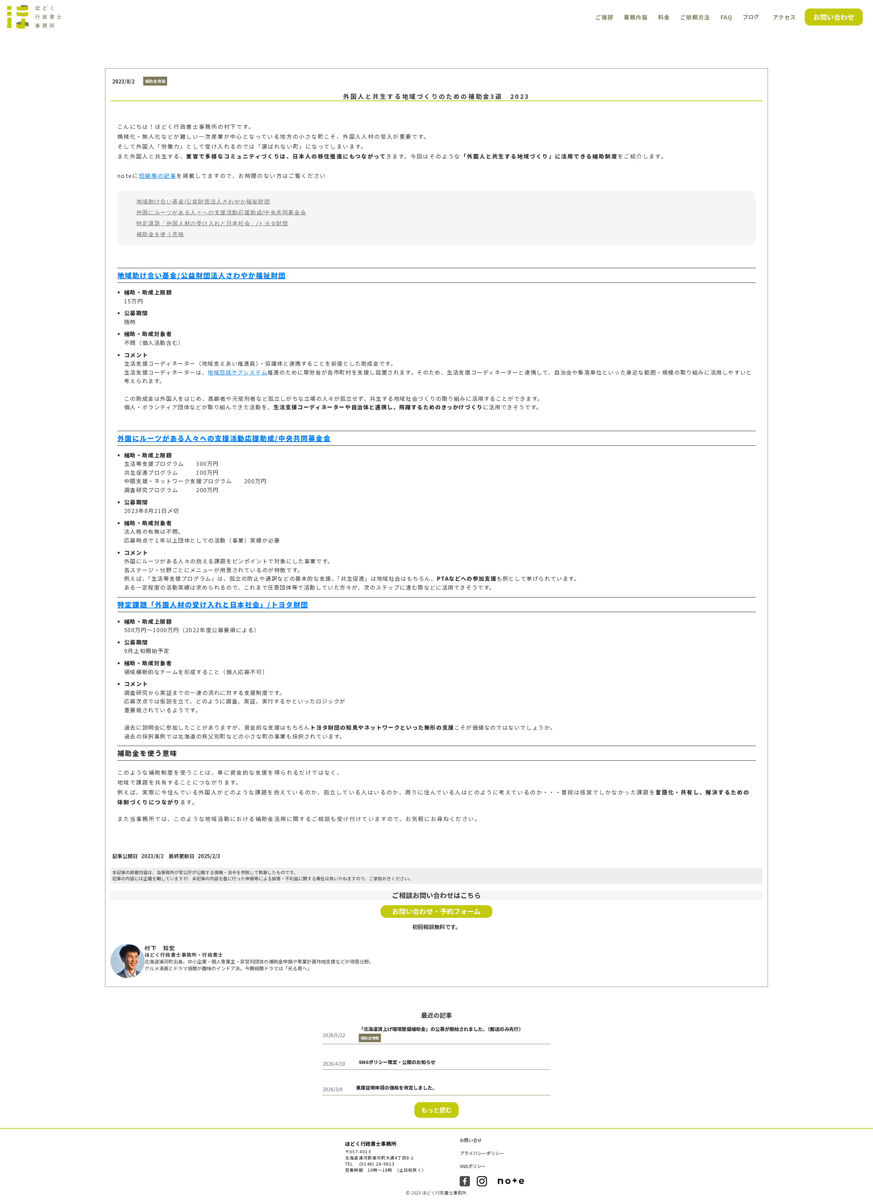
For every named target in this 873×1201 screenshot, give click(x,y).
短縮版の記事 (157, 175)
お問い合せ (471, 1140)
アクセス (784, 17)
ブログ (751, 16)
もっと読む (436, 1109)
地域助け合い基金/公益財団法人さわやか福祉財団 (203, 201)
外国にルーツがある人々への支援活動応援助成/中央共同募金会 (221, 212)
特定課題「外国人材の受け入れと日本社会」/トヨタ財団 (212, 223)
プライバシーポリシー (482, 1153)
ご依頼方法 (695, 17)
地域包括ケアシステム (237, 372)
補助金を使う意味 (160, 234)
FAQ (727, 17)
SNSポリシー (473, 1166)
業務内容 (636, 17)
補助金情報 (155, 81)
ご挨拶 (604, 17)
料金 (664, 17)
